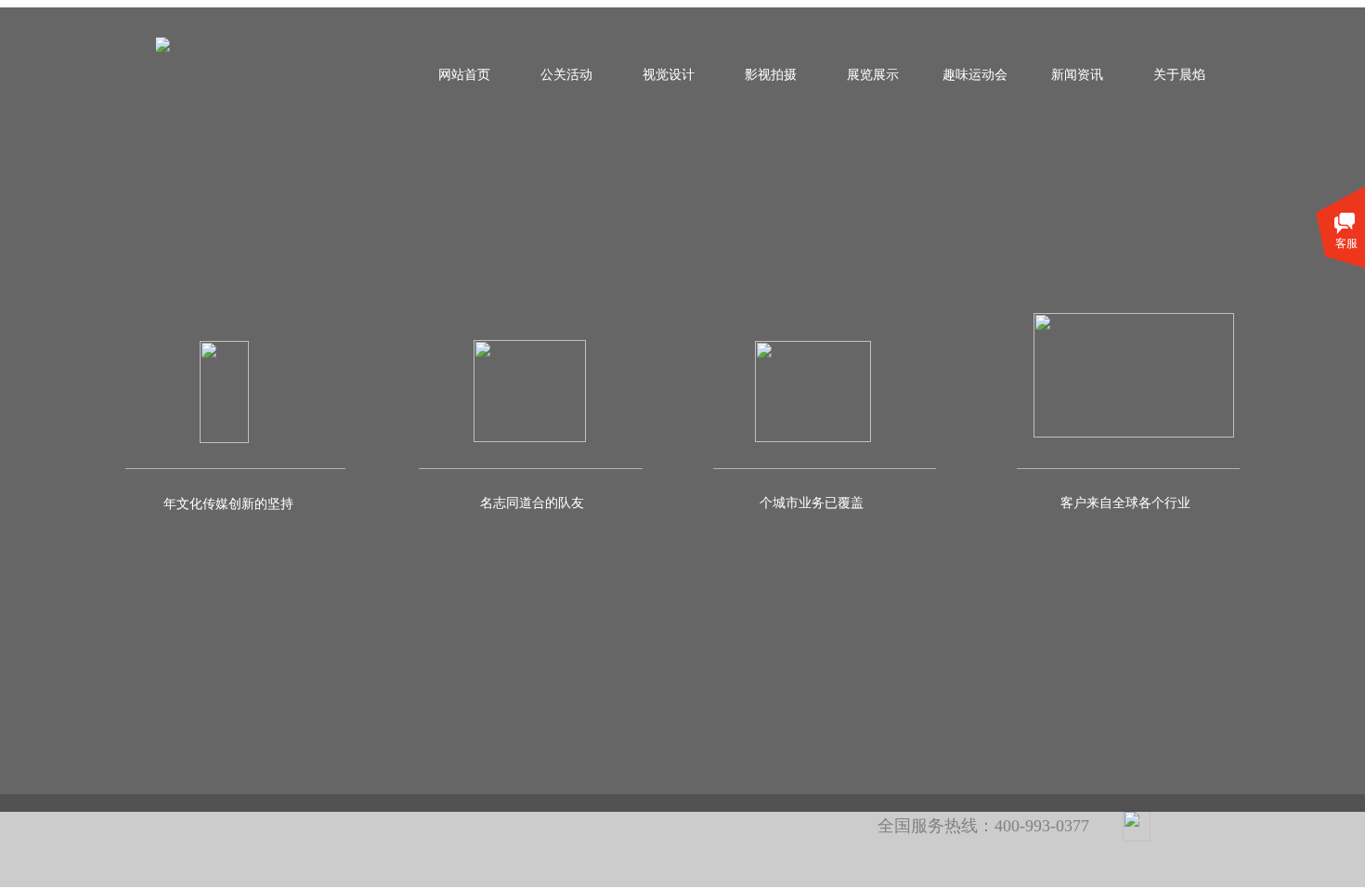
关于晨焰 (1179, 75)
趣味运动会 (975, 75)
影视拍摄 (771, 75)
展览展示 (873, 75)
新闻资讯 (1077, 75)
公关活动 (566, 75)
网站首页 (464, 75)
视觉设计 (669, 75)
